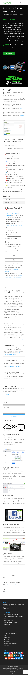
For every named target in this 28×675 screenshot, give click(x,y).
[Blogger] (14, 652)
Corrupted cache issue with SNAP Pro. (12, 434)
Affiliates (6, 631)
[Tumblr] (16, 653)
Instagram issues (7, 553)
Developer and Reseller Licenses (11, 633)
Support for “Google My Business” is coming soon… (12, 468)
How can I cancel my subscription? (13, 366)
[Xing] (14, 655)
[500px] (19, 658)
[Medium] (24, 652)
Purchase (9, 53)
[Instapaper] (19, 655)
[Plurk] (14, 658)
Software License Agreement (10, 643)
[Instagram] (10, 652)
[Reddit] (9, 658)
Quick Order (8, 199)
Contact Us (6, 645)
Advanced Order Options (11, 202)
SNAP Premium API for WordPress (14, 225)
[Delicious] (21, 655)
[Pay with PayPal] (14, 255)
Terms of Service (7, 639)
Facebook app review (8, 495)
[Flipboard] (22, 652)
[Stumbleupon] (6, 658)
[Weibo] (17, 655)
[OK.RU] (11, 655)
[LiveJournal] (7, 655)
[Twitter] (5, 653)
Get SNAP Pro (6, 394)
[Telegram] (22, 658)
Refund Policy (7, 641)
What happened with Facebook (11, 524)
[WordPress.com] (19, 653)
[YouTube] (11, 658)
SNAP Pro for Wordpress (10, 386)
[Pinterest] (12, 653)
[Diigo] (23, 655)
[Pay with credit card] (14, 260)
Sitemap (5, 635)
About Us (6, 629)
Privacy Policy (7, 637)
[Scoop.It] (5, 655)
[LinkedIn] (7, 653)
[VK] (9, 655)
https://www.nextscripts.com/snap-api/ (15, 339)
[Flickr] (16, 658)
